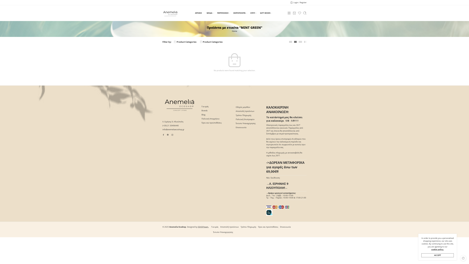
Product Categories (186, 41)
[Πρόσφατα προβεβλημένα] (463, 258)
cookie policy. (437, 249)
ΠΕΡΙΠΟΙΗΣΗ (222, 13)
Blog (203, 115)
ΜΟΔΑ (209, 13)
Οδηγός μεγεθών (243, 107)
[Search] (305, 13)
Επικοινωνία (241, 127)
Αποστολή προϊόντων (245, 111)
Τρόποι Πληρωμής (243, 115)
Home (234, 31)
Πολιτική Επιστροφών (245, 119)
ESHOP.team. (203, 227)
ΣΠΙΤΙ (252, 13)
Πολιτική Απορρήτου (210, 119)
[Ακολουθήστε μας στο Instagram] (172, 135)
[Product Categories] (289, 13)
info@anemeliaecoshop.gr (173, 129)
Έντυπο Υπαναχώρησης (246, 123)
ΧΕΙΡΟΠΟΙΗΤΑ (239, 13)
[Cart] (294, 13)
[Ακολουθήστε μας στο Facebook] (163, 135)
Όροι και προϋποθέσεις (212, 123)
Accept (437, 255)
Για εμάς (205, 106)
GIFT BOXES (265, 13)
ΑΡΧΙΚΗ (198, 13)
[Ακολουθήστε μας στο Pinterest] (168, 135)
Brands (205, 110)
